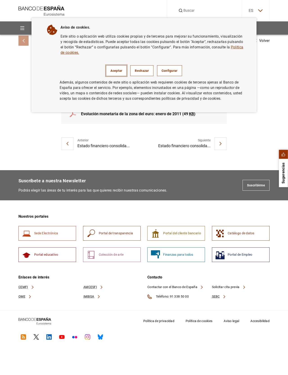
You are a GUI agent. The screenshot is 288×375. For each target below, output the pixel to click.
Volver (264, 40)
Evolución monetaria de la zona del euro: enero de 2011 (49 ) (138, 113)
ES (251, 10)
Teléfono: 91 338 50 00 (172, 296)
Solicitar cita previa (226, 287)
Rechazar (142, 70)
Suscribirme (256, 185)
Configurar (170, 70)
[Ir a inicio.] (41, 10)
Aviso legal (231, 321)
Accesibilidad (260, 321)
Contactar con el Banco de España (172, 287)
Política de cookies (199, 321)
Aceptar (116, 70)
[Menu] (22, 28)
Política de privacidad (158, 321)
